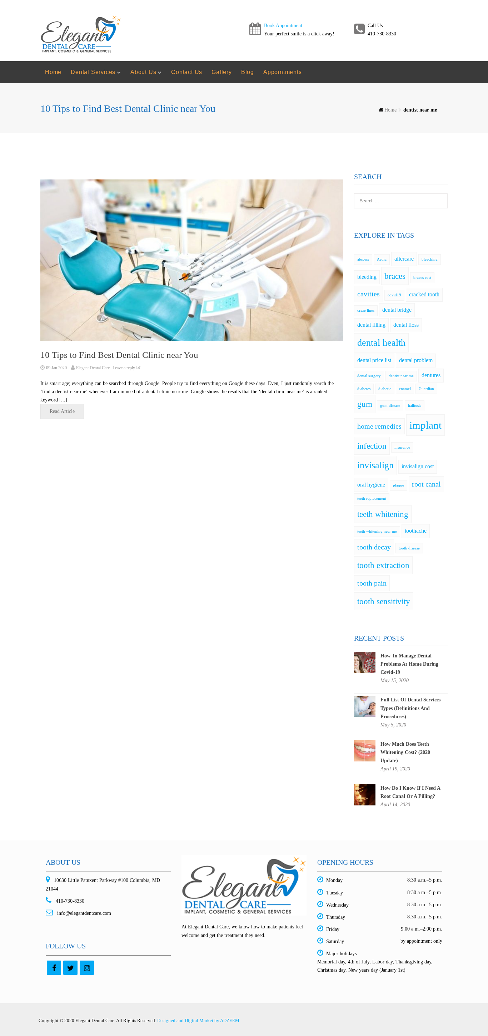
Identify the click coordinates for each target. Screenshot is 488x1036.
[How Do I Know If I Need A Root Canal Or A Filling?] (364, 794)
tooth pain (372, 583)
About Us (143, 72)
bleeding (367, 277)
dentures (431, 375)
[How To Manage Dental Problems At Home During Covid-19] (364, 662)
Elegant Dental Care (93, 367)
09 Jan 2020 (56, 367)
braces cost (422, 278)
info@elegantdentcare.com (83, 913)
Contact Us (186, 72)
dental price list (374, 360)
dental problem (416, 360)
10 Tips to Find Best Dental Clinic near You (119, 355)
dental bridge (397, 310)
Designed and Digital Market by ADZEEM (198, 1020)
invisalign (375, 465)
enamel (405, 389)
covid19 (394, 295)
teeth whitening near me (377, 531)
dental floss (406, 325)
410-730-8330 (69, 901)
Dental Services (93, 72)
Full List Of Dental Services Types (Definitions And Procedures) (410, 708)
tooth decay (374, 547)
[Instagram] (87, 968)
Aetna (382, 259)
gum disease (390, 406)
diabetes (363, 389)
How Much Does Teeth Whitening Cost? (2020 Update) (405, 752)
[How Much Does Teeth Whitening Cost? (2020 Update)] (364, 750)
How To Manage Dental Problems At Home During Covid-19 (409, 664)
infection (372, 445)
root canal (426, 484)
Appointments (282, 72)
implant (425, 425)
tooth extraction (383, 565)
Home (53, 72)
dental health (381, 342)
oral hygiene (371, 485)
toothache (416, 531)
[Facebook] (54, 968)
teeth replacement (371, 498)
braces (394, 276)
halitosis (414, 406)
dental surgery (369, 376)
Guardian (426, 389)
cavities (368, 294)
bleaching (430, 259)
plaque (398, 485)
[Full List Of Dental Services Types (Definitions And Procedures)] (364, 706)
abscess (363, 259)
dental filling (371, 325)
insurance (402, 447)
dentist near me (401, 376)
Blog (247, 72)
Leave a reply (124, 367)
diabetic (384, 389)
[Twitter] (70, 968)
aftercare (404, 259)
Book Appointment (283, 25)
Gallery (221, 72)
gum (364, 404)
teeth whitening (382, 514)
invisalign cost (418, 466)
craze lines (365, 310)
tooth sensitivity (383, 601)
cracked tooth (424, 294)
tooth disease (409, 548)
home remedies (379, 426)
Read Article (62, 411)
